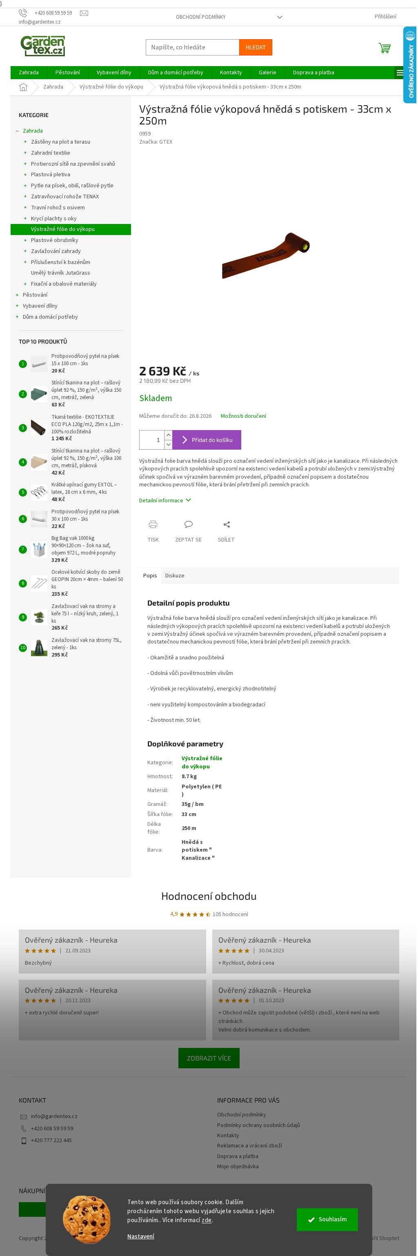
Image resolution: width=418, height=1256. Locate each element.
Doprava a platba (237, 1156)
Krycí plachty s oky (54, 219)
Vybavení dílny (40, 306)
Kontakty (228, 1136)
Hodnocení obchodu (209, 895)
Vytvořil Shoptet (379, 1238)
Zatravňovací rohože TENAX (65, 197)
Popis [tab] (150, 576)
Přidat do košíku (212, 439)
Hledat (256, 47)
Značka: (155, 142)
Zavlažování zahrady (56, 251)
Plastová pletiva (50, 175)
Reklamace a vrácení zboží (249, 1146)
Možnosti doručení (243, 416)
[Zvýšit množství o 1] (168, 435)
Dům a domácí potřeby (50, 317)
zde (207, 1220)
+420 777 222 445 (51, 1140)
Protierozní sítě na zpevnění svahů (73, 164)
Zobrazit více (209, 1058)
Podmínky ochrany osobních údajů (258, 1125)
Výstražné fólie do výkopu (63, 229)
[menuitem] (29, 72)
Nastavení (140, 1237)
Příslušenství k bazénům (60, 262)
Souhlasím (333, 1219)
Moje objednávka (238, 1167)
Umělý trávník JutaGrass (60, 273)
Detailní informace (161, 501)
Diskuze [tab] (175, 576)
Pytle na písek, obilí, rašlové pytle (72, 186)
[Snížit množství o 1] (168, 444)
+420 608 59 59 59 (52, 1129)
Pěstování (35, 295)
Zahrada (33, 131)
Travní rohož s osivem (58, 208)
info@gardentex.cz (54, 1116)
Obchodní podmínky (201, 17)
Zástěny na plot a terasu (60, 142)
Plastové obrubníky (54, 240)
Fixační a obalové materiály (64, 284)
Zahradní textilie (50, 153)
